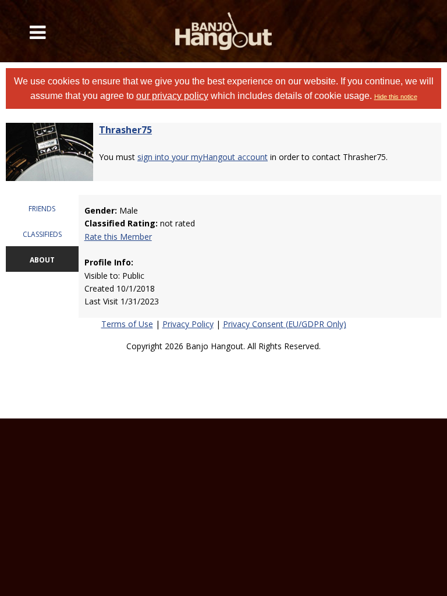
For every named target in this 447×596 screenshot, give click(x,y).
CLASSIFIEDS (42, 234)
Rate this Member (118, 236)
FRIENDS (42, 209)
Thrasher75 (125, 129)
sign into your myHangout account (202, 156)
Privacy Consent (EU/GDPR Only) (284, 323)
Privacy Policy (188, 323)
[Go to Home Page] (223, 31)
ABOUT (42, 260)
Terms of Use (127, 323)
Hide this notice (395, 96)
